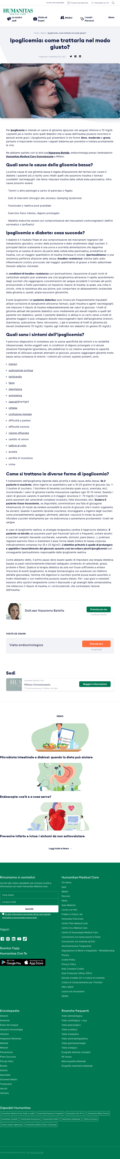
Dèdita (65, 996)
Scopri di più (96, 649)
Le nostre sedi (17, 19)
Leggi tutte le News (59, 848)
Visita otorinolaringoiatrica (75, 1038)
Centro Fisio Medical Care (75, 923)
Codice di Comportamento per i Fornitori (82, 982)
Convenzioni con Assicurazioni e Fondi (81, 937)
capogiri (13, 401)
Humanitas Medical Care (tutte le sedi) (17, 1113)
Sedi (64, 887)
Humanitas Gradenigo (71, 1119)
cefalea (13, 407)
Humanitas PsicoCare (72, 918)
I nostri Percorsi (89, 19)
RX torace (67, 1056)
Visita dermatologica (72, 1015)
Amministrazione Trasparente (76, 946)
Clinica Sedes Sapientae (11, 1124)
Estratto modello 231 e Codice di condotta (83, 977)
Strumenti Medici (8, 1079)
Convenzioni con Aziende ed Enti (78, 941)
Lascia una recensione (73, 991)
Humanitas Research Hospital (50, 1113)
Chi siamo (66, 882)
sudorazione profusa (21, 370)
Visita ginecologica (71, 1025)
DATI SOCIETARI (36, 1152)
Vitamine (4, 1093)
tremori (13, 364)
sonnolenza (15, 395)
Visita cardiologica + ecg (74, 1020)
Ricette (3, 1065)
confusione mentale (20, 414)
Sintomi (4, 1070)
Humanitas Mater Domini (98, 1113)
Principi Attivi (6, 1061)
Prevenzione (6, 1052)
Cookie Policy (68, 959)
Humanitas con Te (102, 3)
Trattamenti (6, 1084)
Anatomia (5, 1020)
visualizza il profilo (99, 614)
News (111, 17)
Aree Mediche (69, 905)
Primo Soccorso (8, 1056)
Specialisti (5, 1075)
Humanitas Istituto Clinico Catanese (41, 1124)
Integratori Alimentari (10, 1038)
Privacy (65, 955)
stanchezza (15, 389)
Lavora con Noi (69, 909)
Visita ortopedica (70, 1034)
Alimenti (4, 1015)
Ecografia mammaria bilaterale (77, 1065)
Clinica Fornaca (90, 1119)
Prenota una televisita (79, 3)
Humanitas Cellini (50, 1119)
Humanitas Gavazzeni (30, 1119)
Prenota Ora (96, 643)
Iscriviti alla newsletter (55, 3)
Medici (68, 17)
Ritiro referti (67, 987)
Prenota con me (98, 609)
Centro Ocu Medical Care (74, 927)
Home (36, 33)
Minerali (4, 1047)
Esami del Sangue (9, 1025)
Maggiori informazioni (95, 684)
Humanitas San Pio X (75, 1113)
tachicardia (15, 376)
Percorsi (66, 896)
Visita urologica (69, 1047)
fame (12, 382)
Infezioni (4, 1034)
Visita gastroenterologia (74, 1043)
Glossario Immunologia (11, 1029)
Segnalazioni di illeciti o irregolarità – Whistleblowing (88, 950)
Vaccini (3, 1088)
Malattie (4, 1043)
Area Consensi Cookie (73, 968)
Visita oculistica (69, 1029)
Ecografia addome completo (76, 1052)
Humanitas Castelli (9, 1119)
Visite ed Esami (42, 19)
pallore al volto (17, 445)
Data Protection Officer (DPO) (77, 973)
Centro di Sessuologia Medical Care (80, 932)
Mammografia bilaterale (74, 1061)
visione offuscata (19, 433)
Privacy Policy (69, 964)
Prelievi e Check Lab (72, 914)
